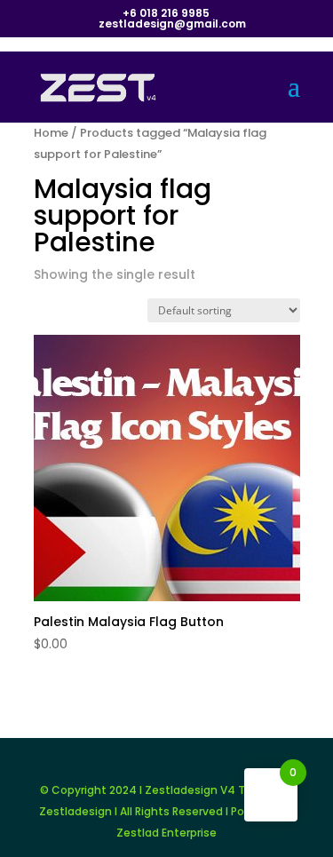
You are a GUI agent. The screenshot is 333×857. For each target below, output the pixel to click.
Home (51, 132)
